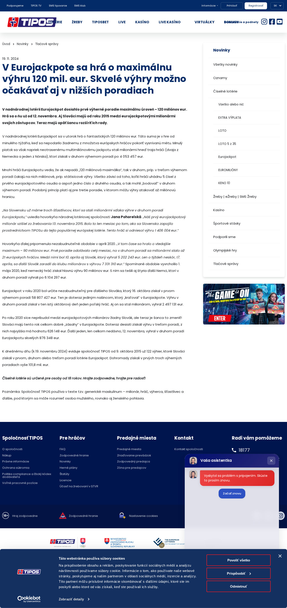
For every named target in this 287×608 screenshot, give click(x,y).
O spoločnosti (12, 449)
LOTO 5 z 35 (227, 144)
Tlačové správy (225, 263)
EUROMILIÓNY (228, 170)
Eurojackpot (227, 157)
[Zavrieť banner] (280, 556)
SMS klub (79, 5)
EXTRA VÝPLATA (229, 118)
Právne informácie (15, 461)
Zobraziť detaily (71, 599)
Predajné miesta (129, 449)
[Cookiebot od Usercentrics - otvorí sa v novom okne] (29, 599)
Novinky (22, 44)
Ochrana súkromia (15, 467)
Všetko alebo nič (231, 104)
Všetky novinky (225, 64)
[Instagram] (280, 515)
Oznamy (220, 77)
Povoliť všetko (238, 560)
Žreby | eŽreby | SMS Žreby (235, 196)
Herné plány (68, 467)
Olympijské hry (225, 250)
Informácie (208, 5)
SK (275, 5)
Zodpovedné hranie (74, 455)
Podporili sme (224, 236)
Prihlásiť (232, 5)
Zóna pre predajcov (131, 467)
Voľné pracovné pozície (20, 483)
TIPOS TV (36, 5)
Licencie (66, 480)
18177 (244, 450)
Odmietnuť (238, 586)
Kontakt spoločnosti (188, 449)
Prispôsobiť (236, 573)
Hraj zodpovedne (25, 516)
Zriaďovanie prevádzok (134, 455)
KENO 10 (224, 183)
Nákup (6, 455)
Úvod (6, 44)
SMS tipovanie (58, 5)
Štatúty (64, 474)
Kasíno (218, 210)
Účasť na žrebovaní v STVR (79, 486)
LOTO (222, 131)
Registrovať (256, 5)
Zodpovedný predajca (133, 461)
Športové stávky (226, 223)
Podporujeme (15, 5)
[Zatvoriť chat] (271, 461)
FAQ (62, 449)
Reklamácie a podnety (241, 22)
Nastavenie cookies (143, 516)
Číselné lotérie (225, 91)
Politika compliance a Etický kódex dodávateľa (26, 476)
